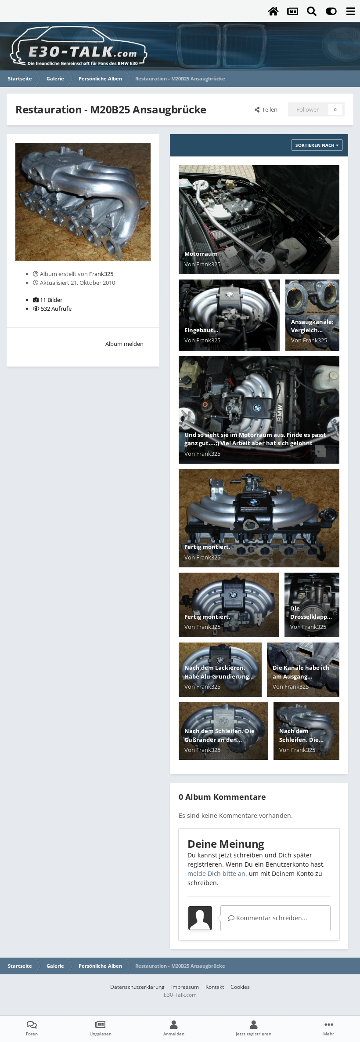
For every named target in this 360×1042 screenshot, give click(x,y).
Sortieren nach (315, 145)
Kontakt (214, 987)
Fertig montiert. (207, 547)
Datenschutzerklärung (137, 987)
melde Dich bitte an (216, 873)
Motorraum (201, 254)
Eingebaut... (201, 330)
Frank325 (101, 274)
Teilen (268, 109)
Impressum (185, 987)
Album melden (124, 344)
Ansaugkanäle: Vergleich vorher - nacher (312, 335)
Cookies (240, 987)
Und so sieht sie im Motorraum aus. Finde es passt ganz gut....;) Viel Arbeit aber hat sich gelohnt (255, 439)
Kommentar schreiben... (270, 918)
